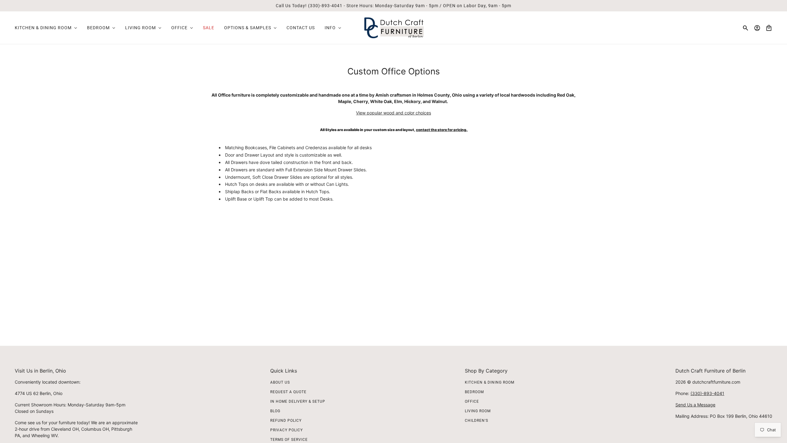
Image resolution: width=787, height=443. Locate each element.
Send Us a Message (695, 404)
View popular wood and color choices (393, 112)
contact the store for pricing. (442, 130)
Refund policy (286, 420)
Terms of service (289, 439)
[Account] (757, 28)
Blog (275, 411)
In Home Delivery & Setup (297, 401)
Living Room (478, 411)
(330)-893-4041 (707, 393)
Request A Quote (288, 392)
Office (472, 401)
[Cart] (768, 28)
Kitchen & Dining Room (489, 382)
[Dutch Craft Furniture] (394, 27)
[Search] (745, 28)
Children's (476, 420)
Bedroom (474, 392)
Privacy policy (286, 430)
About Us (280, 382)
